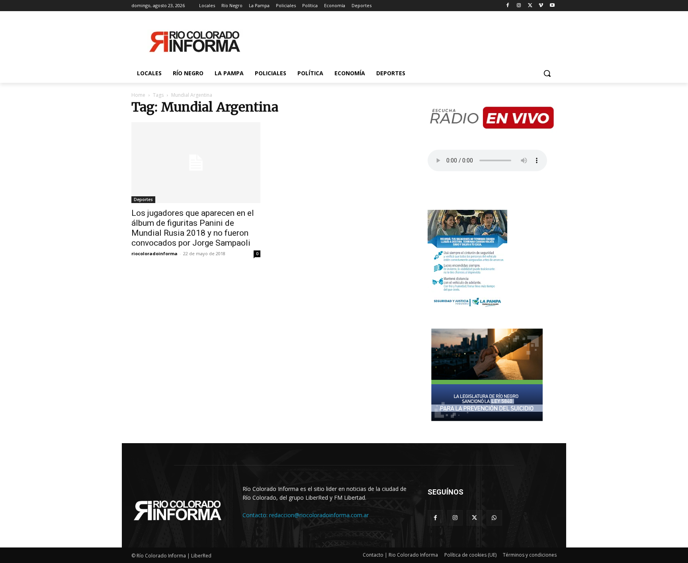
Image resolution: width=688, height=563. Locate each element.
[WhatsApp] (494, 518)
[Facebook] (507, 5)
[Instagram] (519, 5)
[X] (530, 5)
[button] (547, 73)
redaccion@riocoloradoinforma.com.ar (319, 515)
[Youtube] (552, 5)
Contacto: (255, 515)
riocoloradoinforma (154, 253)
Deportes (143, 199)
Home (138, 95)
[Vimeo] (540, 5)
